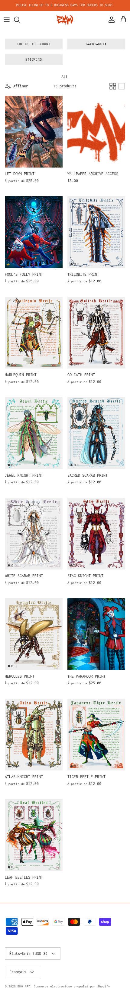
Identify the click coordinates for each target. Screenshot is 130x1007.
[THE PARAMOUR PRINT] (96, 634)
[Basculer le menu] (6, 19)
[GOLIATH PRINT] (96, 333)
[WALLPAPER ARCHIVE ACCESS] (96, 132)
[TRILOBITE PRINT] (96, 232)
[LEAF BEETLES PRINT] (34, 835)
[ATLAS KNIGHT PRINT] (34, 735)
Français (17, 972)
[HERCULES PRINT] (34, 634)
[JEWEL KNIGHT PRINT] (34, 433)
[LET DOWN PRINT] (34, 132)
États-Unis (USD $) (28, 953)
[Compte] (110, 19)
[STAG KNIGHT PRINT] (96, 534)
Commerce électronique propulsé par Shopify (72, 986)
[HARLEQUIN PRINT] (34, 333)
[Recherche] (20, 19)
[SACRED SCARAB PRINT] (96, 433)
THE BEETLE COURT (33, 44)
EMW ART (24, 986)
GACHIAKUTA (96, 44)
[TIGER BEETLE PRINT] (96, 735)
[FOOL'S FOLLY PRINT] (34, 232)
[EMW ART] (65, 20)
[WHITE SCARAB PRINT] (34, 534)
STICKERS (33, 59)
